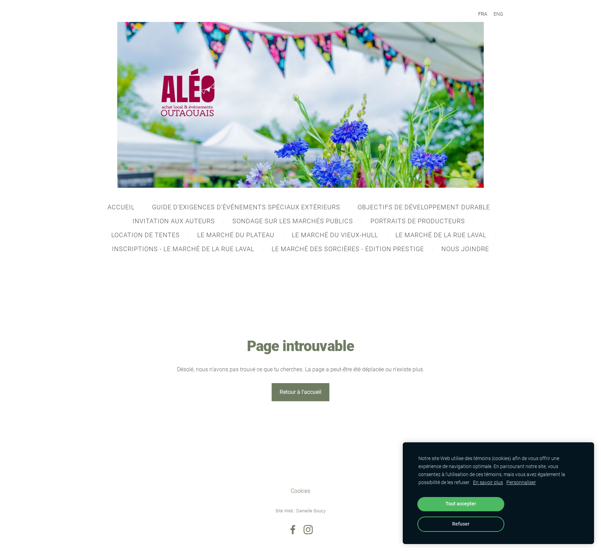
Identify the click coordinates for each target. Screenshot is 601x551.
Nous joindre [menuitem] (465, 249)
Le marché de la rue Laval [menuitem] (440, 235)
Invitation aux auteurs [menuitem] (174, 221)
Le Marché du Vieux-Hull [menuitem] (335, 235)
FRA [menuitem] (482, 14)
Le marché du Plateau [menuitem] (235, 235)
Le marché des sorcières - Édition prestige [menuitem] (348, 249)
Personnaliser (521, 483)
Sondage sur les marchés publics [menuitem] (292, 221)
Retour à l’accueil (300, 392)
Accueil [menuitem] (121, 207)
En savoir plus (488, 483)
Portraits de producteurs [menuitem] (417, 221)
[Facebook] (293, 529)
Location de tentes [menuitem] (145, 235)
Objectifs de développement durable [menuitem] (424, 207)
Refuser (461, 524)
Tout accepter (461, 504)
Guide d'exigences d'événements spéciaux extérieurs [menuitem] (246, 207)
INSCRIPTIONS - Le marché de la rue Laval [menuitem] (183, 249)
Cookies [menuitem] (300, 491)
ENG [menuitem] (498, 14)
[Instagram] (308, 529)
